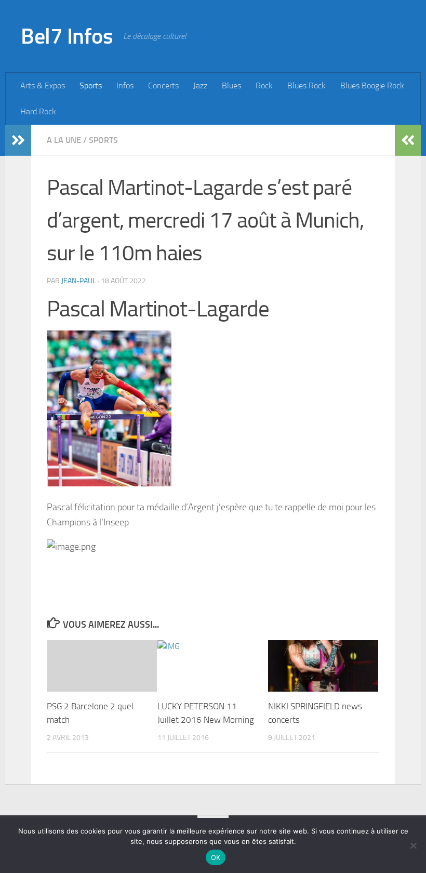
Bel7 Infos (67, 36)
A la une (64, 140)
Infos (125, 85)
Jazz (200, 85)
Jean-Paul (78, 280)
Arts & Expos (42, 85)
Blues (231, 85)
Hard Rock (38, 111)
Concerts (163, 85)
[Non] (413, 845)
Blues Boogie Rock (372, 85)
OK (216, 857)
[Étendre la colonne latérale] (18, 140)
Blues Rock (306, 85)
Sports (90, 85)
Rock (264, 85)
